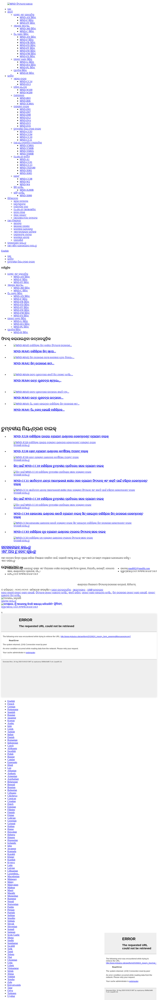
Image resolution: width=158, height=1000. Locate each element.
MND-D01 (25, 109)
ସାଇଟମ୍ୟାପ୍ (79, 589)
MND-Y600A (27, 151)
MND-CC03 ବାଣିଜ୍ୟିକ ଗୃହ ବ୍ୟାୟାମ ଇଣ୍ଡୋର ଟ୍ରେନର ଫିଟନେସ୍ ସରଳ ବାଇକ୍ (60, 531)
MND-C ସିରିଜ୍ (27, 31)
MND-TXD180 (27, 167)
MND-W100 (26, 89)
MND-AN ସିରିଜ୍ (28, 17)
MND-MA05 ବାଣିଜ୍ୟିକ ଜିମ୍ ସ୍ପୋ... (35, 351)
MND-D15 (25, 123)
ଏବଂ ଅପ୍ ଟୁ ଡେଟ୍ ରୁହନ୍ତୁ (18, 549)
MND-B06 (25, 101)
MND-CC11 (26, 140)
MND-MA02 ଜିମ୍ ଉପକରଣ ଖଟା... (34, 363)
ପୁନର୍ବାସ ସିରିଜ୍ (20, 70)
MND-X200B (27, 190)
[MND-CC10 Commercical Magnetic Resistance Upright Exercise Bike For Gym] (52, 472)
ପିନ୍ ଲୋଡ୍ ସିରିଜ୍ (21, 34)
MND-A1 (24, 159)
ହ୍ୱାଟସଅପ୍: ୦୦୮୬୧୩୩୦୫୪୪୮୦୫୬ (19, 606)
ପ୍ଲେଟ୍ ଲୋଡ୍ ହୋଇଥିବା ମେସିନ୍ (96, 592)
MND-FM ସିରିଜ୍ (28, 53)
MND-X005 (26, 173)
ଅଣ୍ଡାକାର (19, 95)
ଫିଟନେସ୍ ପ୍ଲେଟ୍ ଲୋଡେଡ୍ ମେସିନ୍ (51, 592)
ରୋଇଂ (16, 176)
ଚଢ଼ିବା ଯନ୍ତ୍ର (20, 87)
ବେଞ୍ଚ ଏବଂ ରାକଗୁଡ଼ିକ (24, 14)
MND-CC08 (26, 178)
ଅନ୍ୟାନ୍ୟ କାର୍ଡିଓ (22, 156)
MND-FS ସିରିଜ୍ (27, 56)
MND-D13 (25, 84)
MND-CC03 (26, 131)
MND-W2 (25, 181)
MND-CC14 (26, 81)
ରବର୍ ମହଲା (19, 212)
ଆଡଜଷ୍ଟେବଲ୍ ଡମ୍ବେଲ (25, 217)
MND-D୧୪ (25, 120)
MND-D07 (25, 112)
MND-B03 (25, 98)
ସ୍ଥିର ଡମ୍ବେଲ (21, 201)
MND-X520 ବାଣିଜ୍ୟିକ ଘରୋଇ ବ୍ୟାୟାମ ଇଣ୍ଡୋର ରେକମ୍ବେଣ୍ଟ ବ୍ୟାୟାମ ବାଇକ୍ (61, 436)
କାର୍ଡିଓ (10, 76)
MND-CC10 (26, 137)
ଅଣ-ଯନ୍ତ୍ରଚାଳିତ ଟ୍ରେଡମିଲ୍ (28, 142)
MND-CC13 (26, 165)
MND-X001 (26, 170)
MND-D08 (25, 114)
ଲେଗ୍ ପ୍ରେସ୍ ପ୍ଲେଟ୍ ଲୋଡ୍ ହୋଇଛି (17, 592)
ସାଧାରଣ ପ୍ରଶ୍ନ (22, 226)
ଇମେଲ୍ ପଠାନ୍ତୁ (8, 601)
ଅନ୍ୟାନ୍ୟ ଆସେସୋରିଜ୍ (25, 209)
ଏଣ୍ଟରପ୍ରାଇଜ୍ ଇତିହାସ (25, 231)
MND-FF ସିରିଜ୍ (27, 23)
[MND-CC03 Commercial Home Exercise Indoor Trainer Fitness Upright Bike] (53, 537)
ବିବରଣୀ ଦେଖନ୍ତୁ (22, 445)
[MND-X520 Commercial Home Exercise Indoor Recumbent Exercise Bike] (55, 442)
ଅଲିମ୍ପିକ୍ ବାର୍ (21, 206)
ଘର (9, 9)
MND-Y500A (27, 145)
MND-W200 (26, 92)
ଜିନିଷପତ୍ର (12, 198)
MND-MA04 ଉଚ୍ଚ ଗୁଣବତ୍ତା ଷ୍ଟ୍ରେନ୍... (37, 380)
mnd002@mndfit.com (139, 568)
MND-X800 (26, 195)
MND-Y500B (27, 148)
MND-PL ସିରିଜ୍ (27, 67)
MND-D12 (25, 117)
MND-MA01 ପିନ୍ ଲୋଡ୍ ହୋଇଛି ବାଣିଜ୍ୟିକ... (39, 409)
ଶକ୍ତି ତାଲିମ (75, 592)
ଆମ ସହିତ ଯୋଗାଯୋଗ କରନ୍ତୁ (22, 245)
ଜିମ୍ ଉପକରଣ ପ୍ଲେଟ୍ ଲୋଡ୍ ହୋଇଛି (129, 592)
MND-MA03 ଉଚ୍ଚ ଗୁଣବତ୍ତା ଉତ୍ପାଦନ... (38, 397)
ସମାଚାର (17, 223)
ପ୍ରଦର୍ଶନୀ (18, 240)
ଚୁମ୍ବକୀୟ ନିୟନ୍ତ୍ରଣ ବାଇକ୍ (27, 128)
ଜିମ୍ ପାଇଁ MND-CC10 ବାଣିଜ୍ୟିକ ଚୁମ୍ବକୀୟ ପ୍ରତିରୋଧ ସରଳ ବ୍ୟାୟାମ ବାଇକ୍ (59, 466)
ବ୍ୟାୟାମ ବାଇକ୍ (21, 106)
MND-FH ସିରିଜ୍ (27, 50)
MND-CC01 (26, 162)
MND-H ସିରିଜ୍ (27, 73)
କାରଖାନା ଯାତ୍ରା (21, 237)
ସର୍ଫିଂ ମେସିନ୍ (19, 192)
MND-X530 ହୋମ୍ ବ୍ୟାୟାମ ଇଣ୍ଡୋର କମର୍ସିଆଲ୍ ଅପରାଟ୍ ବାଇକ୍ (51, 451)
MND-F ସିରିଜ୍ (26, 20)
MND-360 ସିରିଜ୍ (28, 28)
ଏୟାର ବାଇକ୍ (20, 78)
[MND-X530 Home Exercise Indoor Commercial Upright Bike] (46, 457)
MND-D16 (25, 126)
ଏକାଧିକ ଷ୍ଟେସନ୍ (22, 25)
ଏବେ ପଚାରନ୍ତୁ (8, 560)
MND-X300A (27, 103)
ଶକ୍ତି (10, 12)
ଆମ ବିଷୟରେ (14, 220)
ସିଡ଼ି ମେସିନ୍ (19, 187)
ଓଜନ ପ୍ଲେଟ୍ (20, 215)
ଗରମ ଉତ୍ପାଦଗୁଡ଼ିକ (61, 589)
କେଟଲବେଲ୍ (20, 204)
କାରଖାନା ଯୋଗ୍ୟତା (23, 229)
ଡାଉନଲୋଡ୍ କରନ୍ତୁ (16, 242)
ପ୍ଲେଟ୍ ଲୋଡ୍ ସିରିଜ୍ (23, 59)
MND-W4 (25, 184)
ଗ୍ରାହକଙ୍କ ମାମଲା (23, 234)
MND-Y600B (27, 153)
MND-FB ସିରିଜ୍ (27, 42)
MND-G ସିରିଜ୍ (27, 62)
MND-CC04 (26, 134)
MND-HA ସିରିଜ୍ (28, 64)
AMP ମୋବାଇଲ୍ (95, 589)
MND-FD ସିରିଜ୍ (27, 45)
